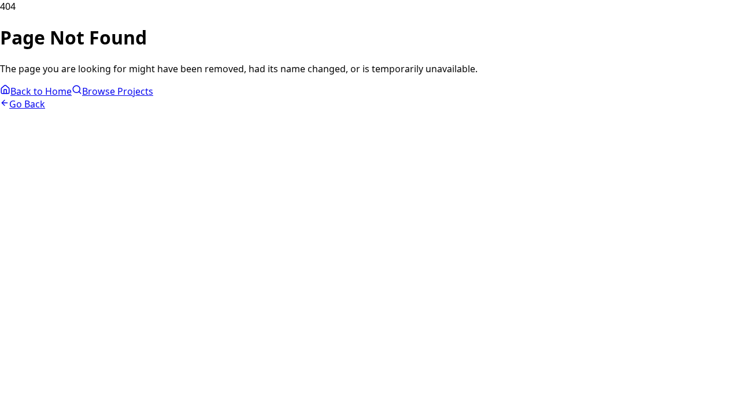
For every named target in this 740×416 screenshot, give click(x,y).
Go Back (27, 104)
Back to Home (41, 91)
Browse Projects (117, 91)
